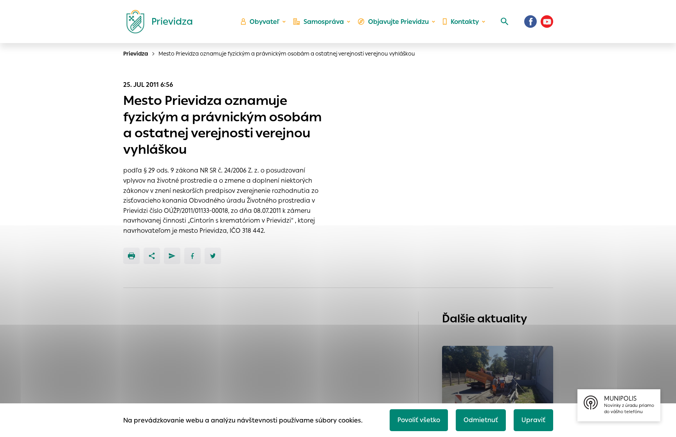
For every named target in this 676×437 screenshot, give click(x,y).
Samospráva (324, 22)
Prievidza (135, 53)
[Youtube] (547, 21)
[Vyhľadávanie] (504, 21)
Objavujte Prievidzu (398, 22)
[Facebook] (530, 21)
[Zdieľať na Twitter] (213, 256)
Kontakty (465, 22)
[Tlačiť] (131, 256)
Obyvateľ (264, 22)
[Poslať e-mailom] (172, 256)
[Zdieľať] (152, 256)
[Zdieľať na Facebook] (192, 256)
